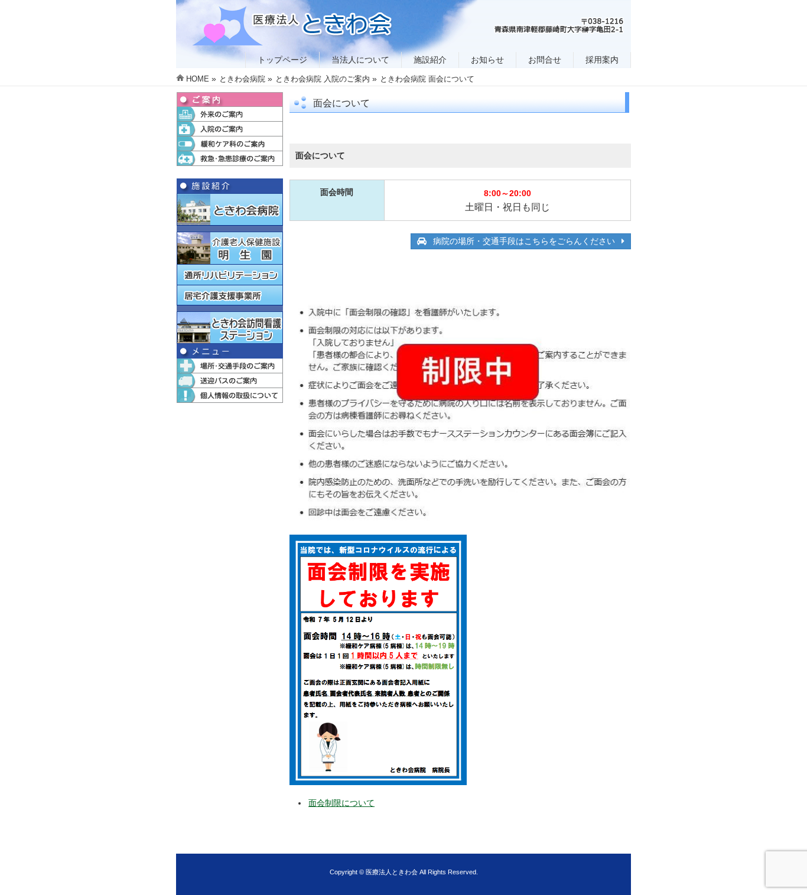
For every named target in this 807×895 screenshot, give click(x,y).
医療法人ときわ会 (392, 872)
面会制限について (341, 803)
